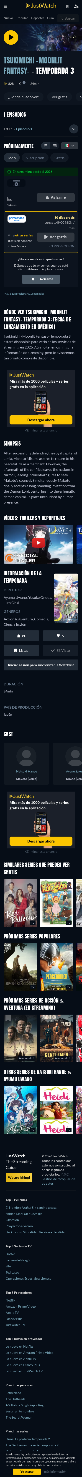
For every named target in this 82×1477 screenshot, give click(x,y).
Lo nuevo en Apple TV (21, 1359)
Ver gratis (59, 97)
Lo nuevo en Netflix (19, 1346)
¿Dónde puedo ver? (23, 97)
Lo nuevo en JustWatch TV (24, 1371)
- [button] (18, 129)
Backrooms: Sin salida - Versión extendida (35, 1232)
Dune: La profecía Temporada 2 (28, 1439)
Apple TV (12, 1312)
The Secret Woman (19, 1417)
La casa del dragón (18, 1260)
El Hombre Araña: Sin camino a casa (31, 1207)
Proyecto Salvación (19, 1226)
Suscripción (35, 157)
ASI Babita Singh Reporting (25, 1405)
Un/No (10, 1254)
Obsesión (12, 1220)
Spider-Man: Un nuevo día (24, 1214)
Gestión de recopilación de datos (58, 1181)
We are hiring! (19, 1177)
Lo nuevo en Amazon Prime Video (29, 1352)
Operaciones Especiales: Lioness (28, 1278)
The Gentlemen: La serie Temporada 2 (32, 1445)
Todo (12, 157)
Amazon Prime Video (21, 1306)
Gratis (59, 157)
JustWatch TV (15, 1325)
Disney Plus (14, 1319)
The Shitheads (15, 1399)
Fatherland (13, 1393)
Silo (8, 1266)
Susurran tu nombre (20, 1411)
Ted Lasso (12, 1272)
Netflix (10, 1300)
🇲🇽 (67, 145)
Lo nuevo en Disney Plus (23, 1365)
